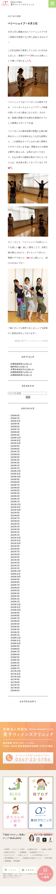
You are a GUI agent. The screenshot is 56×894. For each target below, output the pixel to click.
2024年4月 (15, 460)
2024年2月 (15, 465)
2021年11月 (15, 540)
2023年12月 (16, 471)
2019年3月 (15, 629)
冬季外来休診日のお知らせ (22, 369)
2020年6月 (15, 588)
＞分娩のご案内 (46, 849)
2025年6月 (15, 432)
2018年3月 (15, 663)
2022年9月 (15, 513)
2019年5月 (15, 624)
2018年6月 (15, 654)
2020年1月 (15, 601)
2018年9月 (15, 646)
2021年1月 (15, 568)
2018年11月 (15, 640)
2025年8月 (15, 426)
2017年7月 (15, 685)
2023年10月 (16, 476)
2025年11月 (15, 421)
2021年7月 (15, 551)
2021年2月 (15, 565)
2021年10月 (16, 543)
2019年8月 (15, 615)
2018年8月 (15, 649)
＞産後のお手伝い (9, 852)
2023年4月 (15, 493)
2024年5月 (15, 457)
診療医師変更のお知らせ (21, 364)
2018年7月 (15, 651)
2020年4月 (15, 593)
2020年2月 (15, 599)
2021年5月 (15, 557)
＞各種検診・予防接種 (11, 861)
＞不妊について (22, 855)
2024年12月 (16, 438)
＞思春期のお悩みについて (31, 858)
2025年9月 (15, 424)
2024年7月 (15, 451)
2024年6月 (15, 454)
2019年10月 (16, 610)
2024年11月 (15, 440)
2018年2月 (15, 665)
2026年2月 (15, 418)
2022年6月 (15, 521)
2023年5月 (15, 490)
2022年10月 (16, 510)
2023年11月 (15, 474)
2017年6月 (15, 688)
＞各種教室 (22, 852)
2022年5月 (15, 524)
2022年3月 (15, 529)
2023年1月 (15, 501)
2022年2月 (15, 532)
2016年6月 (15, 690)
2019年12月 (16, 604)
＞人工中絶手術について (39, 855)
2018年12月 (16, 638)
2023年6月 (15, 488)
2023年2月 (15, 499)
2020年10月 (16, 576)
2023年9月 (15, 479)
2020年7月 (15, 585)
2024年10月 (16, 443)
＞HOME (6, 849)
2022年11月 (15, 507)
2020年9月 (15, 579)
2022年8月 (15, 515)
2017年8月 (15, 682)
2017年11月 (15, 674)
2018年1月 (15, 668)
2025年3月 (15, 435)
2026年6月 (15, 415)
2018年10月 (16, 643)
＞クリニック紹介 (18, 849)
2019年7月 (15, 618)
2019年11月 (15, 607)
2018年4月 (15, 660)
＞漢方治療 (47, 858)
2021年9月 (15, 546)
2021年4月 (15, 560)
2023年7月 (15, 485)
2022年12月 (16, 504)
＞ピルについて (9, 855)
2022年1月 (15, 535)
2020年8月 (15, 582)
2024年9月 (15, 446)
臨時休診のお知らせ (19, 367)
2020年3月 (15, 596)
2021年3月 (15, 563)
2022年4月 (15, 526)
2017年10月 (16, 677)
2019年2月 (15, 632)
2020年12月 (16, 571)
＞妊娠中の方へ (32, 849)
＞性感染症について (35, 852)
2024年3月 (15, 462)
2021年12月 (16, 538)
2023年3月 (15, 496)
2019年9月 (15, 613)
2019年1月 (15, 635)
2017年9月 (15, 679)
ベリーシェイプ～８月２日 (23, 23)
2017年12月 (16, 671)
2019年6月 (15, 621)
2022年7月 (15, 518)
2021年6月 (15, 554)
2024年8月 (15, 449)
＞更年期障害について (11, 858)
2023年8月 (15, 482)
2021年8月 (15, 549)
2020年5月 (15, 590)
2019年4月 (15, 627)
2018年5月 (15, 657)
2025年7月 (15, 429)
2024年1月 (15, 468)
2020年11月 (15, 574)
